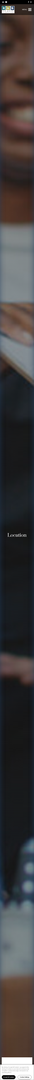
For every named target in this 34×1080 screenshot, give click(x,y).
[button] (28, 2)
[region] (17, 1072)
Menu (24, 9)
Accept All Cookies (8, 1077)
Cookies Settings (24, 1077)
